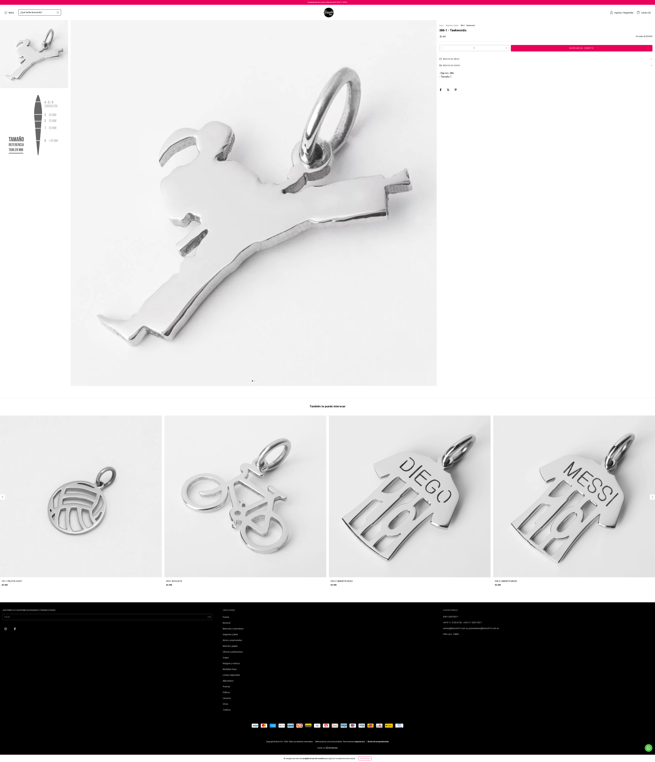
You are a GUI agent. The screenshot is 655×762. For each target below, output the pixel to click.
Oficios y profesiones (233, 652)
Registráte (628, 13)
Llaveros (227, 698)
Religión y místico (231, 663)
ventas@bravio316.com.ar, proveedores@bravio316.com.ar (471, 628)
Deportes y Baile (452, 25)
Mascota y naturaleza (233, 629)
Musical (226, 623)
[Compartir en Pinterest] (455, 90)
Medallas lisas (230, 669)
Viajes (226, 658)
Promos (226, 686)
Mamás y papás (230, 646)
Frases (226, 617)
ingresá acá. (360, 742)
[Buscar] (58, 12)
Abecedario (228, 681)
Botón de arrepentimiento (378, 742)
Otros (225, 704)
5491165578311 (450, 617)
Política (226, 692)
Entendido (365, 758)
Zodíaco (227, 710)
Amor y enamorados (232, 640)
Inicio (441, 25)
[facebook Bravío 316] (15, 629)
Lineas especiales (231, 675)
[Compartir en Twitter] (448, 90)
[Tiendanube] (327, 748)
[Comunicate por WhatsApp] (648, 748)
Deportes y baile (230, 634)
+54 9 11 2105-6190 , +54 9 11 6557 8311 (462, 622)
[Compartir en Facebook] (440, 90)
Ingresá (618, 13)
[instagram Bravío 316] (6, 629)
